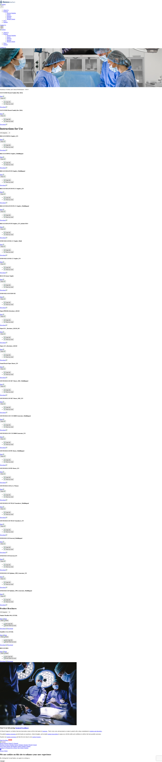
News (4, 20)
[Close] (2, 27)
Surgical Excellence (22, 728)
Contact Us (3, 25)
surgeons (45, 731)
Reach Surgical (4, 743)
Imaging (9, 17)
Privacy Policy (4, 751)
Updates (28, 746)
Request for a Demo (11, 748)
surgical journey (36, 737)
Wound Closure (11, 19)
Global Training (21, 746)
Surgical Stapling (11, 13)
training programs (11, 734)
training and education (96, 731)
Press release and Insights (10, 746)
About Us (6, 10)
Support (5, 22)
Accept (2, 761)
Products (5, 11)
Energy (9, 14)
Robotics (9, 16)
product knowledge (53, 734)
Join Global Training (22, 748)
